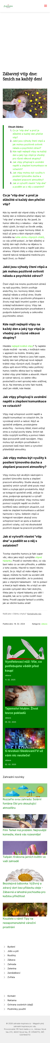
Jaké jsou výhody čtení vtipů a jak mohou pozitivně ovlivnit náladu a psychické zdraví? (29, 144)
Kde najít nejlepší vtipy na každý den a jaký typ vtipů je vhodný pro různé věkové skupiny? (30, 155)
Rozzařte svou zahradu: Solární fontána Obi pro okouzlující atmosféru (22, 803)
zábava (44, 624)
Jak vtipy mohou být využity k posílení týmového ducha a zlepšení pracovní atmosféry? (29, 176)
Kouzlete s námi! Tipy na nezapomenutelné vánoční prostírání (19, 923)
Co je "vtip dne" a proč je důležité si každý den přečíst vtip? (28, 134)
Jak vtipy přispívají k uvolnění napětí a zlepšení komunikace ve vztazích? (30, 165)
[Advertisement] (25, 38)
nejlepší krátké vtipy (22, 346)
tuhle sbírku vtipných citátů (29, 237)
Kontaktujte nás (34, 614)
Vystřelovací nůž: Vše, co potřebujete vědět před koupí (23, 666)
